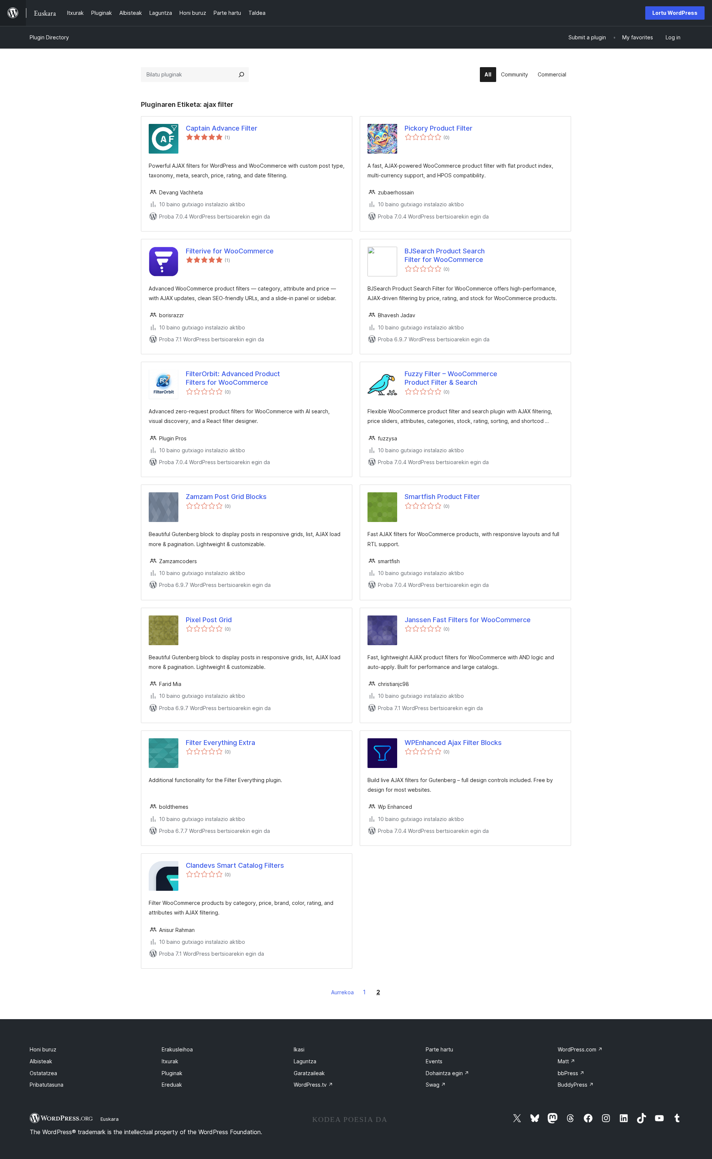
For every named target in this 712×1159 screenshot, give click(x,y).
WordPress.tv (313, 1084)
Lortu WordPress (675, 13)
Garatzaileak (309, 1073)
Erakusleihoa (177, 1049)
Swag (436, 1084)
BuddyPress (576, 1084)
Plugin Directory (49, 37)
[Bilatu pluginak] (241, 74)
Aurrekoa (342, 992)
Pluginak (172, 1073)
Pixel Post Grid (209, 620)
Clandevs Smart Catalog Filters (235, 865)
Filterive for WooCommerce (230, 251)
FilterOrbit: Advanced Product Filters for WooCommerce (233, 378)
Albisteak (41, 1061)
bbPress (571, 1073)
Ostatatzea (43, 1073)
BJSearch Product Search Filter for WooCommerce (445, 255)
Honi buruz (43, 1049)
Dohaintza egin (447, 1073)
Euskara (109, 1119)
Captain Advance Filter (221, 128)
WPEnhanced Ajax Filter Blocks (453, 742)
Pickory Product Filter (438, 128)
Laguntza (305, 1061)
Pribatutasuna (46, 1084)
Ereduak (172, 1084)
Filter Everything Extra (220, 742)
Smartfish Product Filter (442, 496)
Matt (566, 1061)
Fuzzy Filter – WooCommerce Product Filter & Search (451, 378)
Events (434, 1061)
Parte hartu (439, 1049)
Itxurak (170, 1061)
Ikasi (299, 1049)
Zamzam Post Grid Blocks (226, 496)
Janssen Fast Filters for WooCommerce (468, 620)
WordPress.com (580, 1049)
